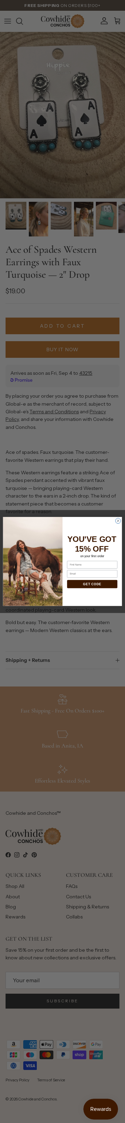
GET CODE (92, 584)
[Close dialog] (117, 521)
